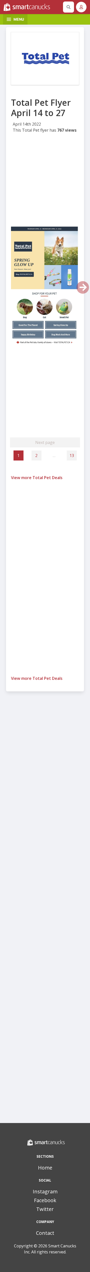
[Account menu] (81, 7)
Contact (45, 1233)
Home (45, 1167)
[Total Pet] (45, 58)
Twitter (45, 1209)
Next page (45, 442)
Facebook (45, 1200)
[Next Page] (82, 287)
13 (72, 455)
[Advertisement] (45, 181)
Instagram (45, 1191)
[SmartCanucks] (32, 7)
